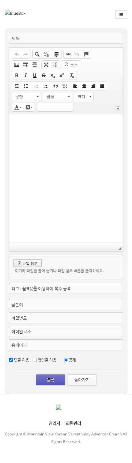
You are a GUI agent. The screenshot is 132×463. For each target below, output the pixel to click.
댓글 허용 (21, 360)
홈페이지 (19, 345)
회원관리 (73, 423)
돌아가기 (82, 379)
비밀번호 (19, 318)
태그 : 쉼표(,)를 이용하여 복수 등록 (41, 288)
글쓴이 (17, 304)
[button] (16, 54)
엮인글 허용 (47, 360)
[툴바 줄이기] (118, 108)
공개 (72, 360)
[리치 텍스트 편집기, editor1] (66, 178)
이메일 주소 (22, 331)
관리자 (54, 423)
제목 (16, 38)
